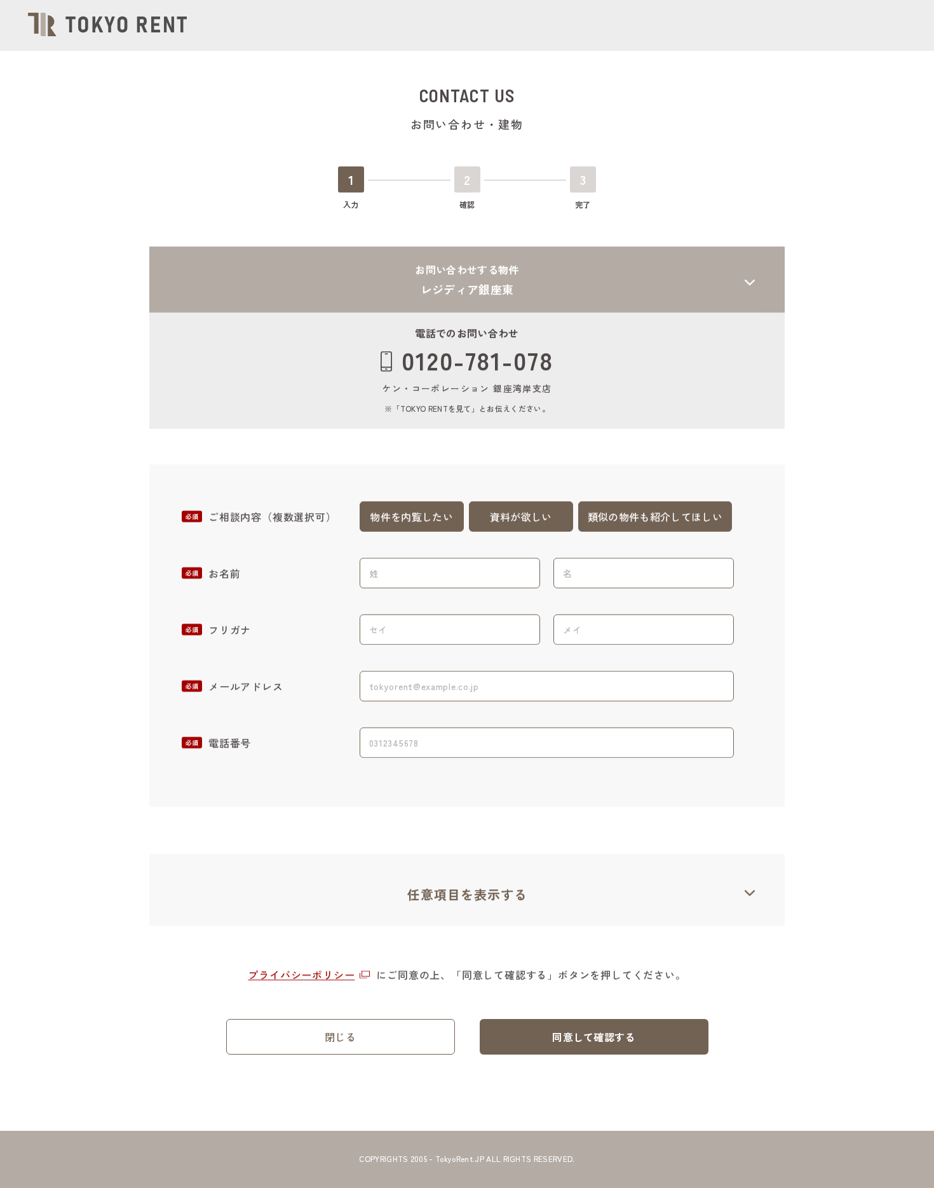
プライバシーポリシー (301, 974)
